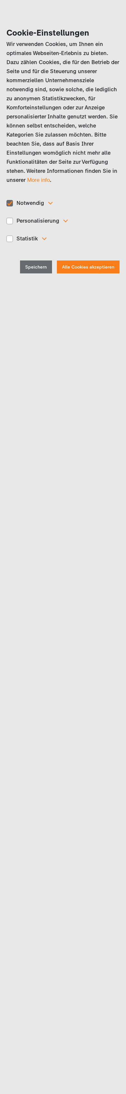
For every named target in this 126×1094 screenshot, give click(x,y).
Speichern (36, 267)
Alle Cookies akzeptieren (88, 267)
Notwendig (30, 203)
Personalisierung (37, 220)
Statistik (27, 238)
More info (38, 180)
